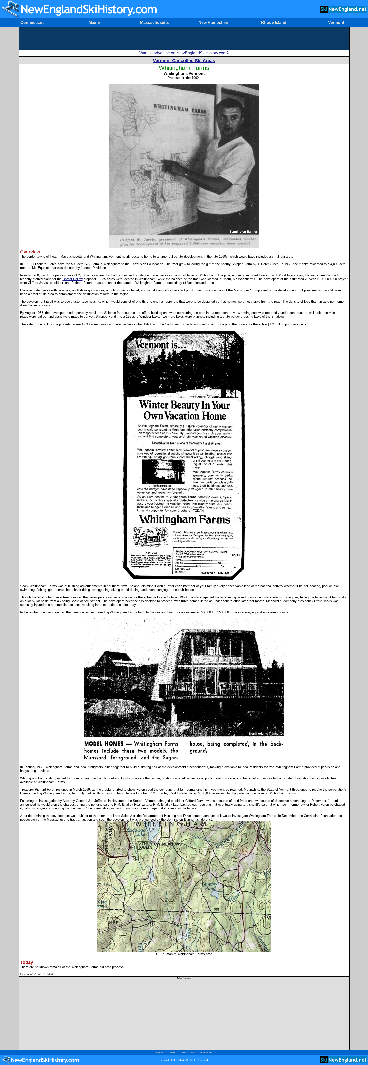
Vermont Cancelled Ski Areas (184, 60)
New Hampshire (213, 22)
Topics (160, 1052)
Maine (94, 22)
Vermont (336, 22)
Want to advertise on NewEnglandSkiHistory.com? (184, 53)
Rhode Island (273, 22)
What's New (188, 1052)
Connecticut (32, 22)
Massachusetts (154, 22)
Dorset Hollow (73, 279)
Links (172, 1052)
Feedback (206, 1052)
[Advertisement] (184, 38)
